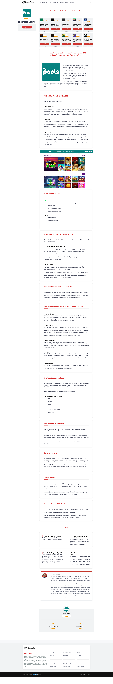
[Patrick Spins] (52, 19)
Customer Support (79, 626)
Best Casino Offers (43, 2)
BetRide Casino (88, 35)
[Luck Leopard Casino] (41, 35)
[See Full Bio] (73, 597)
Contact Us (79, 655)
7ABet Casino (45, 19)
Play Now (44, 28)
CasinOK (77, 19)
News (78, 658)
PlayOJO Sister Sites (67, 652)
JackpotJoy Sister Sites (67, 658)
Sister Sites (88, 674)
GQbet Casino (67, 19)
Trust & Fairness (53, 622)
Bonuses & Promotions (53, 626)
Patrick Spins (56, 19)
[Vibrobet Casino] (74, 35)
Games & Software (79, 622)
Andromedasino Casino (90, 19)
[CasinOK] (74, 19)
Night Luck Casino (67, 35)
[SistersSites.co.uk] (28, 2)
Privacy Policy (79, 663)
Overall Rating (66, 613)
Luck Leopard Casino (45, 35)
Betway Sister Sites (66, 655)
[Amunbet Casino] (52, 35)
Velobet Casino (52, 660)
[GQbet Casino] (63, 19)
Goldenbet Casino (53, 666)
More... (77, 2)
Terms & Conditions (80, 666)
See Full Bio (70, 597)
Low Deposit (55, 2)
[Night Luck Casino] (63, 35)
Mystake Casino (52, 663)
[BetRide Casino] (85, 35)
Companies (72, 2)
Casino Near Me (82, 674)
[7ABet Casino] (41, 19)
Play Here (26, 27)
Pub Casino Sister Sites (67, 663)
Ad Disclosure (79, 660)
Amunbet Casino (56, 35)
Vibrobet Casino (77, 35)
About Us (78, 652)
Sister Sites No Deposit (64, 2)
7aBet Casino (52, 655)
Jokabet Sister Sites (67, 660)
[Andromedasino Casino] (85, 19)
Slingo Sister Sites (66, 666)
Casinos (49, 2)
